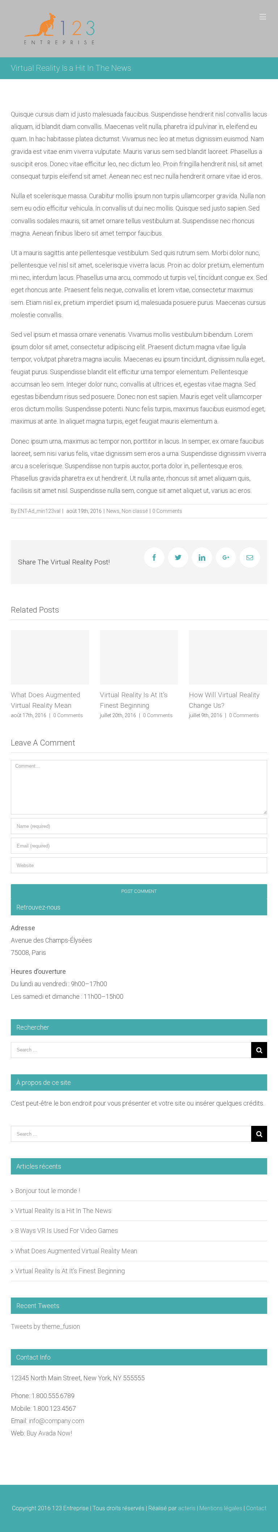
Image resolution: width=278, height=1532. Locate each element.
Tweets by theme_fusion (45, 1326)
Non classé (135, 511)
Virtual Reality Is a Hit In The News (63, 1210)
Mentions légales (220, 1508)
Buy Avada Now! (49, 1433)
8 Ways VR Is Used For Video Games (66, 1230)
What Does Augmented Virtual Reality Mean (76, 1251)
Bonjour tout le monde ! (47, 1190)
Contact (256, 1508)
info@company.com (56, 1421)
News (112, 511)
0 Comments (167, 511)
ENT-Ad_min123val (39, 511)
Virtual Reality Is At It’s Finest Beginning (70, 1271)
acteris (186, 1508)
